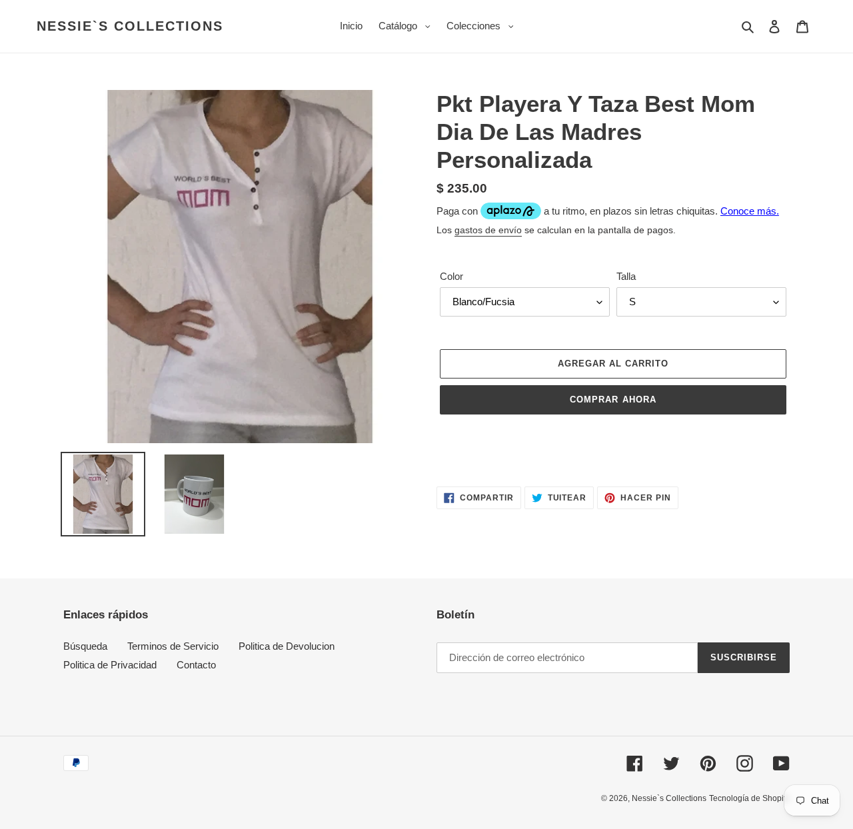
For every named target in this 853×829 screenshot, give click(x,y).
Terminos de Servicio (173, 646)
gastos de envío (488, 230)
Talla (626, 276)
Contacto (196, 664)
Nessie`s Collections (130, 26)
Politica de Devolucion (287, 646)
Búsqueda (85, 646)
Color (451, 276)
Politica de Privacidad (110, 664)
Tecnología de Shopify (749, 798)
